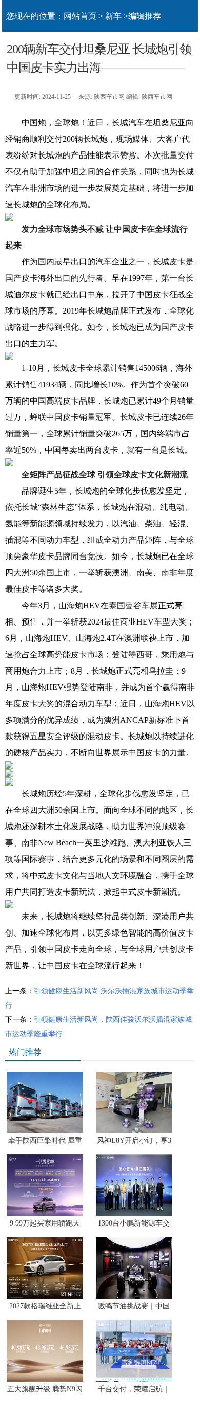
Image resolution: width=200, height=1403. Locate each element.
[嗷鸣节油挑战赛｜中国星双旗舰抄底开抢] (134, 1296)
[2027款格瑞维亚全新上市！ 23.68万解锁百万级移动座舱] (45, 1296)
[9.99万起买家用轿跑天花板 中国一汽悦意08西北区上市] (45, 1213)
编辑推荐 (144, 16)
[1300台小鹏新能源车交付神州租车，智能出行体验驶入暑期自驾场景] (134, 1213)
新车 (113, 16)
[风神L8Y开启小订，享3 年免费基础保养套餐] (134, 1130)
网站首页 (80, 16)
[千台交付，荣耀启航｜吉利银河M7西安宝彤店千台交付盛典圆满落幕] (134, 1379)
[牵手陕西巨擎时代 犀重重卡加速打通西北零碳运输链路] (45, 1130)
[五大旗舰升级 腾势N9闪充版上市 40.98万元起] (45, 1379)
